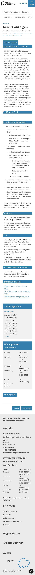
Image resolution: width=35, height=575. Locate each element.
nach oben (27, 408)
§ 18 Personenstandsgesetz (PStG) (16, 297)
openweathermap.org (14, 570)
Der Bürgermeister (10, 511)
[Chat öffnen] (31, 571)
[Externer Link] (4, 538)
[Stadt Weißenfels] (17, 443)
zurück (16, 408)
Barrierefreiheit (9, 420)
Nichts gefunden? (10, 395)
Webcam (6, 525)
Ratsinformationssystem (12, 521)
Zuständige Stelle (10, 42)
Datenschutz (8, 418)
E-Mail (6, 336)
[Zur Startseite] (8, 3)
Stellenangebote (9, 518)
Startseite (7, 17)
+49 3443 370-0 (8, 447)
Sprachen (23, 3)
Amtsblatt (7, 515)
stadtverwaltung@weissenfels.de (16, 453)
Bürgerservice (20, 17)
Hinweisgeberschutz (21, 418)
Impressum (20, 420)
